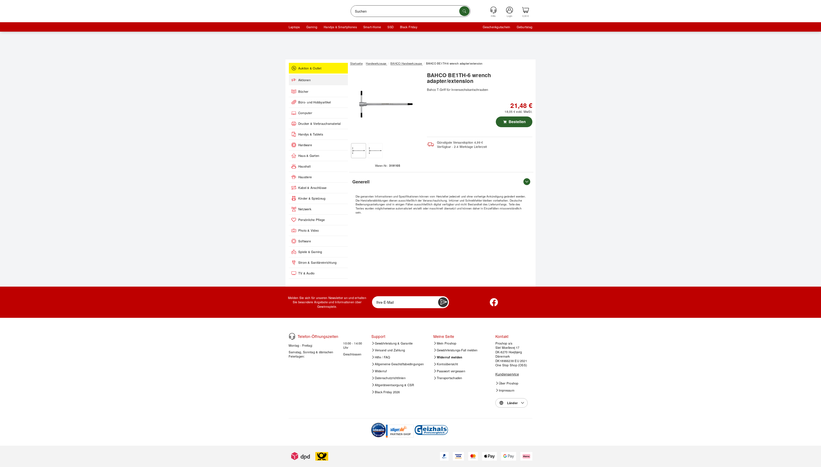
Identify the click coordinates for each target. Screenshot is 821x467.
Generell (361, 181)
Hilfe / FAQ (382, 357)
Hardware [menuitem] (305, 145)
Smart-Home (372, 27)
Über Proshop (508, 383)
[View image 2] (375, 150)
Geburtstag (524, 27)
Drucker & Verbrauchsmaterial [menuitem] (319, 123)
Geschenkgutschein (496, 27)
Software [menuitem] (304, 241)
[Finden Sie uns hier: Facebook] (494, 302)
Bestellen (517, 121)
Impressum (506, 390)
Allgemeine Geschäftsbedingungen (399, 364)
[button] (386, 104)
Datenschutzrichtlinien (390, 378)
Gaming (311, 27)
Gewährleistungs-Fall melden (457, 350)
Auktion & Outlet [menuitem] (309, 68)
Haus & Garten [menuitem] (308, 155)
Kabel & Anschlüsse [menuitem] (312, 188)
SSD (390, 27)
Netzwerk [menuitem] (304, 209)
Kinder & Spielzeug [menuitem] (311, 198)
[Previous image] (356, 105)
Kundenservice (507, 374)
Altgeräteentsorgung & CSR (394, 385)
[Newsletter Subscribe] (443, 302)
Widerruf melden (449, 357)
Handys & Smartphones (340, 27)
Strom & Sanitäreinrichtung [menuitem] (317, 262)
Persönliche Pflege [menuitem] (311, 220)
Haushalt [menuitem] (304, 166)
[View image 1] (358, 150)
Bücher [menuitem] (303, 91)
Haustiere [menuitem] (305, 177)
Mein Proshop (446, 343)
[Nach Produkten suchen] (464, 11)
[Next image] (415, 105)
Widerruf (381, 371)
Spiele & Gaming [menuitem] (310, 252)
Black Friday (408, 27)
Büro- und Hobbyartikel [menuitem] (314, 102)
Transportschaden (449, 378)
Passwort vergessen (451, 371)
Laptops (294, 27)
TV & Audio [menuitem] (306, 273)
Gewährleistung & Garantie (394, 343)
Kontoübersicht (447, 364)
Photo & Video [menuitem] (308, 230)
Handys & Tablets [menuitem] (310, 134)
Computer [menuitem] (305, 113)
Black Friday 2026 (387, 392)
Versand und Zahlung (390, 350)
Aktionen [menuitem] (304, 80)
